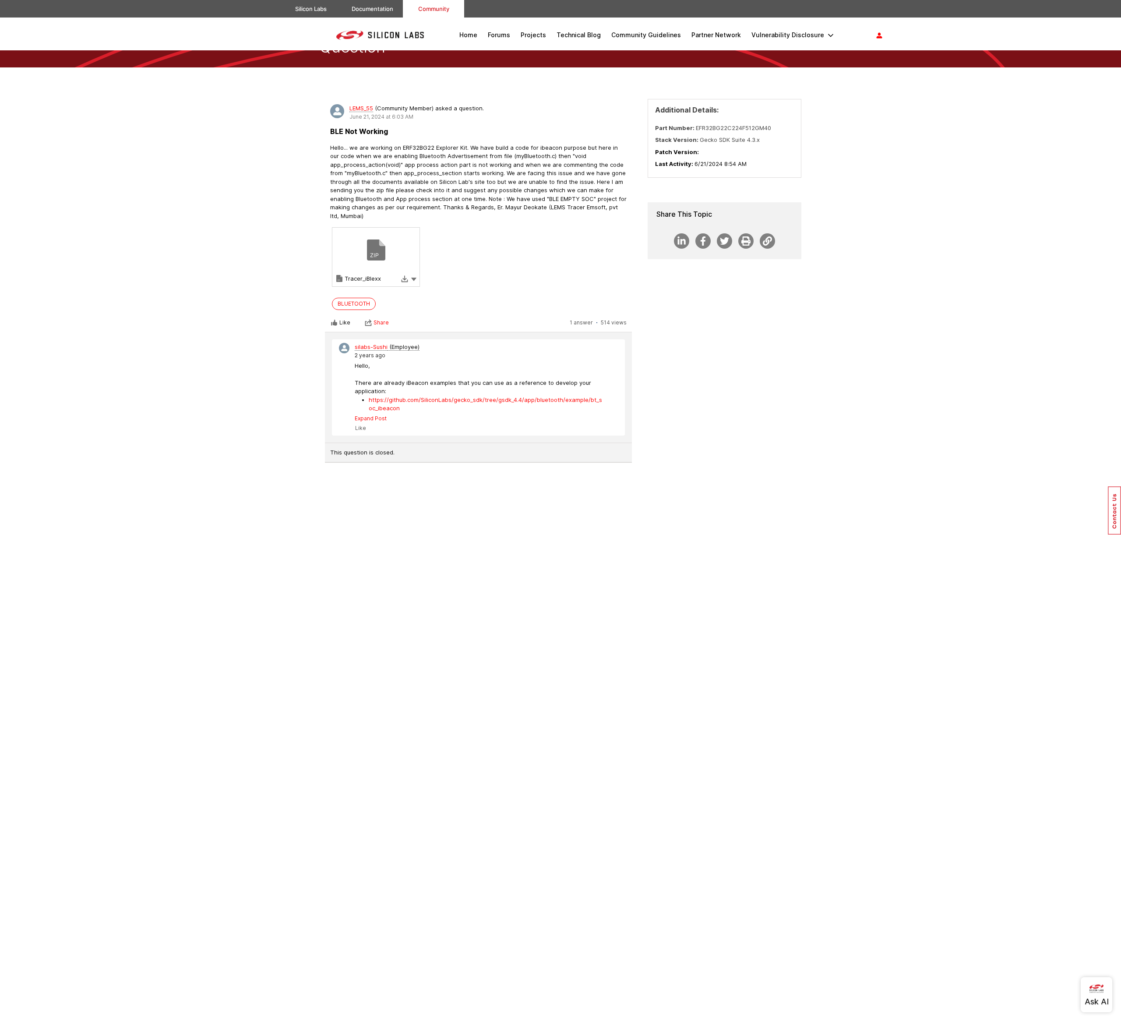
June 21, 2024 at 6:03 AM (381, 116)
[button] (413, 278)
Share (381, 322)
